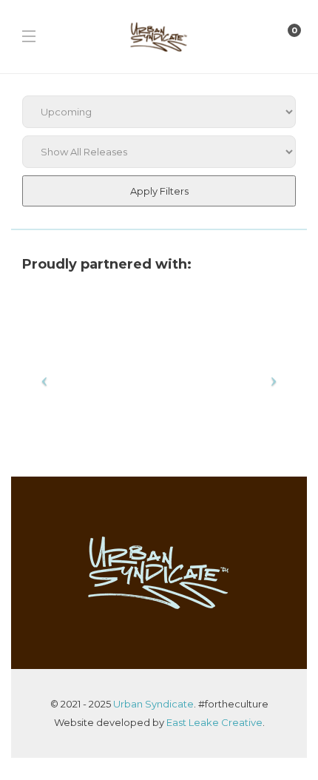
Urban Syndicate (153, 704)
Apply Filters (159, 191)
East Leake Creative (214, 722)
